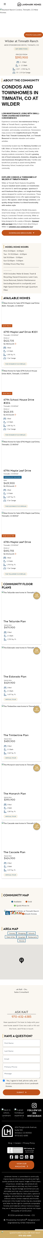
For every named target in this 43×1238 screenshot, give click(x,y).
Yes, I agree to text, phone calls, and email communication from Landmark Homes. (22, 1083)
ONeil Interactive (27, 1222)
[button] (21, 913)
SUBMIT (20, 1092)
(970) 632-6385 (21, 1135)
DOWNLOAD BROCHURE (20, 232)
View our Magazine (20, 1165)
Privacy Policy (29, 1143)
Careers (17, 1143)
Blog (10, 1143)
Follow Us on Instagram (34, 1112)
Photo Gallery (33, 34)
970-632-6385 (21, 1016)
